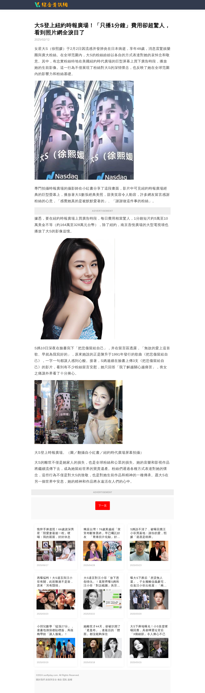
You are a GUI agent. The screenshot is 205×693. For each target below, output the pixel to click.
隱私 (65, 679)
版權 (70, 679)
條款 (59, 679)
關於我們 (40, 679)
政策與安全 (51, 679)
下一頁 (102, 505)
